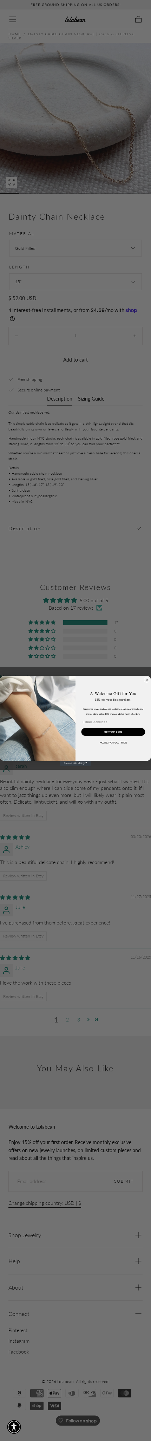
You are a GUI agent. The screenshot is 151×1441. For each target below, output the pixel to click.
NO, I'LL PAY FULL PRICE (113, 742)
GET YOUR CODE (113, 732)
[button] (14, 1427)
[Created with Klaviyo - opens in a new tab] (75, 763)
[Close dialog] (146, 679)
